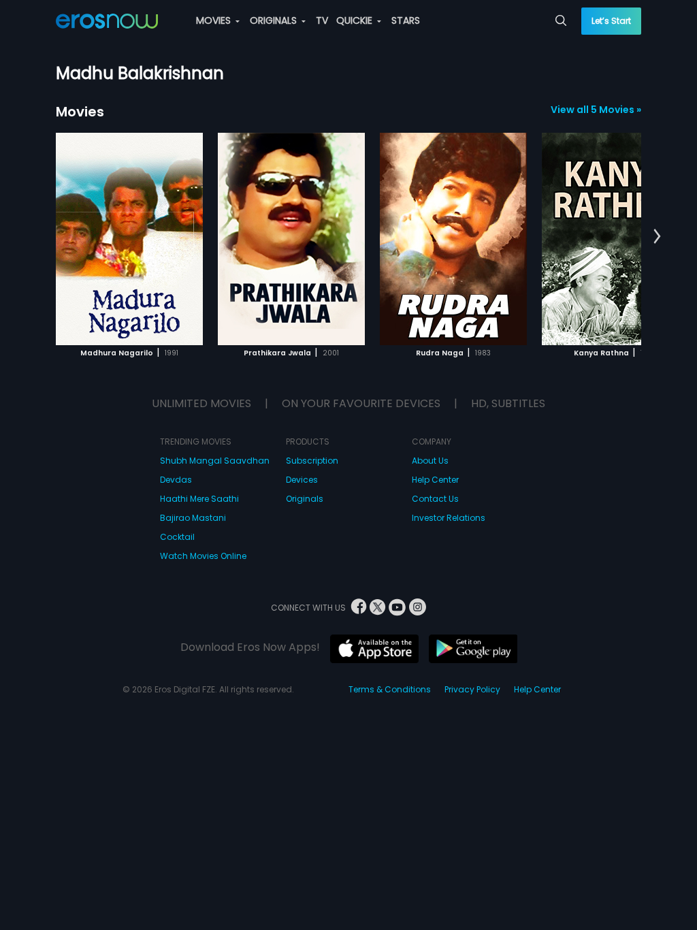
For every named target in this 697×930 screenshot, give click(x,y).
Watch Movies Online (203, 556)
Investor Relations (448, 518)
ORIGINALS (274, 20)
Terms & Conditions (389, 689)
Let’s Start (611, 21)
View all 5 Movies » (596, 109)
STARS (405, 20)
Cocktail (177, 537)
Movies (80, 111)
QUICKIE (355, 20)
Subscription (312, 460)
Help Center (435, 479)
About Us (430, 460)
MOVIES (214, 20)
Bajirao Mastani (193, 518)
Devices (302, 479)
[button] (657, 237)
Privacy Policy (472, 689)
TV (322, 20)
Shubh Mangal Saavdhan (215, 460)
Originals (304, 498)
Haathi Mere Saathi (199, 498)
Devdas (176, 479)
